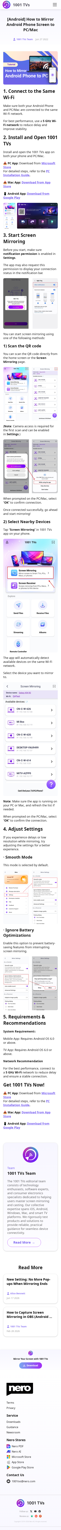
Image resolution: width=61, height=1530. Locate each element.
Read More (24, 1242)
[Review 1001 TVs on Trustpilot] (32, 1516)
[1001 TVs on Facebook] (39, 1511)
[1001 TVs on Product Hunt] (40, 1516)
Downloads (13, 1422)
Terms (10, 1402)
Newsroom (13, 1432)
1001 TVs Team (24, 39)
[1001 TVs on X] (31, 1511)
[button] (54, 4)
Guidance (12, 1427)
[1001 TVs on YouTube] (35, 1511)
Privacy (11, 1408)
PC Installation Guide (26, 173)
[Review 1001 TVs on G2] (36, 1516)
